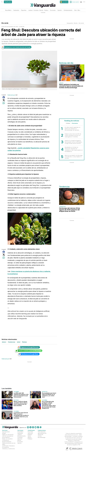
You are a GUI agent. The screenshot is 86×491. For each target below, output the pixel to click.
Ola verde (81, 23)
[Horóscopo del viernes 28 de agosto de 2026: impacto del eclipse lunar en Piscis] (71, 196)
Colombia (36, 10)
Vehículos (30, 433)
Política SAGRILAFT (69, 442)
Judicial (30, 10)
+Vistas (68, 123)
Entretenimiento (68, 10)
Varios (29, 436)
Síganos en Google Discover (30, 347)
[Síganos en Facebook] (28, 427)
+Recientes (74, 123)
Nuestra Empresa (6, 441)
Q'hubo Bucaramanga (41, 436)
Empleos (30, 434)
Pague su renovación (7, 434)
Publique (30, 438)
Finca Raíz (30, 431)
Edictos (29, 437)
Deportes (23, 10)
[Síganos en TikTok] (38, 427)
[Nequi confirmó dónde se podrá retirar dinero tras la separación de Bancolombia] (7, 404)
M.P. (17, 95)
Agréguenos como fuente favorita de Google (18, 47)
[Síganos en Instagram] (33, 427)
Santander (16, 10)
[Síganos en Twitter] (30, 427)
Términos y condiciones (8, 448)
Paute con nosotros (7, 438)
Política (46, 10)
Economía (52, 10)
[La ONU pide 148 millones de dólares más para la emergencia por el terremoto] (7, 394)
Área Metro (8, 10)
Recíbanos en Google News (29, 354)
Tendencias (62, 206)
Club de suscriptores (7, 436)
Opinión (59, 10)
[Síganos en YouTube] (36, 427)
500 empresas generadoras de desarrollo (42, 433)
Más (79, 10)
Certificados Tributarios (8, 445)
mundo (76, 23)
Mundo (41, 10)
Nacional (16, 400)
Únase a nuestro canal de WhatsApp (30, 350)
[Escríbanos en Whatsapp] (41, 427)
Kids (75, 10)
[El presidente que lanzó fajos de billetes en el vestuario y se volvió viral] (35, 394)
